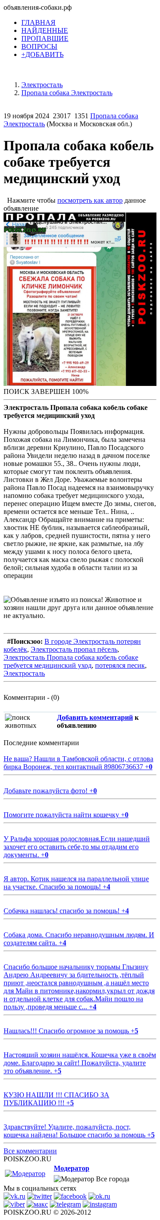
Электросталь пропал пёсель (74, 649)
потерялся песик (120, 665)
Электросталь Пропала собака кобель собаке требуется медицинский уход (71, 661)
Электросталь (24, 673)
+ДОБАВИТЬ (42, 54)
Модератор (71, 1168)
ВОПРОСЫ (39, 46)
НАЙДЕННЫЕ (44, 30)
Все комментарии (30, 1151)
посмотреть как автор (90, 200)
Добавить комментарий (95, 717)
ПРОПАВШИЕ (44, 38)
